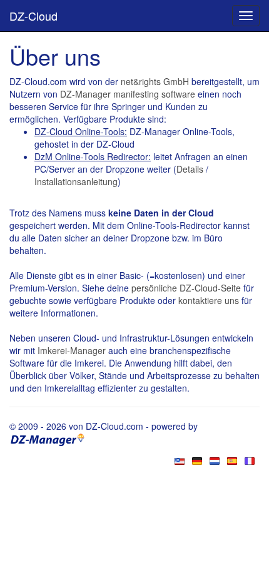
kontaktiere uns (208, 300)
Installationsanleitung (76, 181)
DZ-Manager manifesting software (127, 94)
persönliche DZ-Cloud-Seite (186, 287)
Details (189, 169)
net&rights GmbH (155, 81)
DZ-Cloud (33, 16)
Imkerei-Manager (72, 350)
